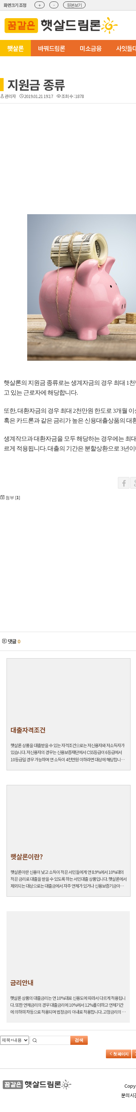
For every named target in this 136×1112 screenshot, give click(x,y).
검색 (79, 1040)
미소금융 (91, 48)
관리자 (10, 96)
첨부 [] (12, 497)
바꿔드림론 (51, 48)
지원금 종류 (36, 84)
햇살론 (15, 48)
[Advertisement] (54, 133)
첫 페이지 (120, 1054)
